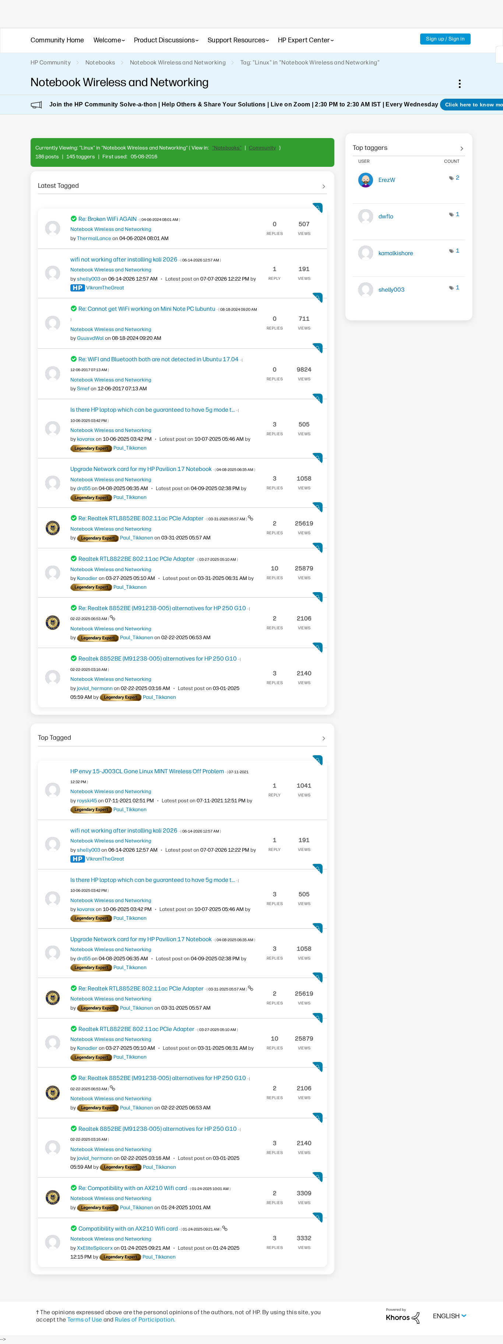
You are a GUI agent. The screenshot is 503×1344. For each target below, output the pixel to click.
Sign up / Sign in (445, 39)
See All (182, 183)
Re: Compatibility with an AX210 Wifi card (154, 1188)
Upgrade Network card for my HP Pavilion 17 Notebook (162, 468)
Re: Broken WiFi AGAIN (129, 218)
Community (262, 148)
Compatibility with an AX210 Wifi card (150, 1228)
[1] (499, 54)
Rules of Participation (144, 1319)
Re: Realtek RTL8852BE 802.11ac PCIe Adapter (163, 518)
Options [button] (463, 83)
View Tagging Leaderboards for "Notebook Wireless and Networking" (408, 145)
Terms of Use (84, 1319)
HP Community (51, 62)
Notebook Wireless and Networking (178, 62)
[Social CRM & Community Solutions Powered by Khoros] (402, 1316)
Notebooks (100, 62)
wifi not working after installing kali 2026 (145, 259)
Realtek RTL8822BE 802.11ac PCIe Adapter (158, 558)
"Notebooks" (227, 148)
